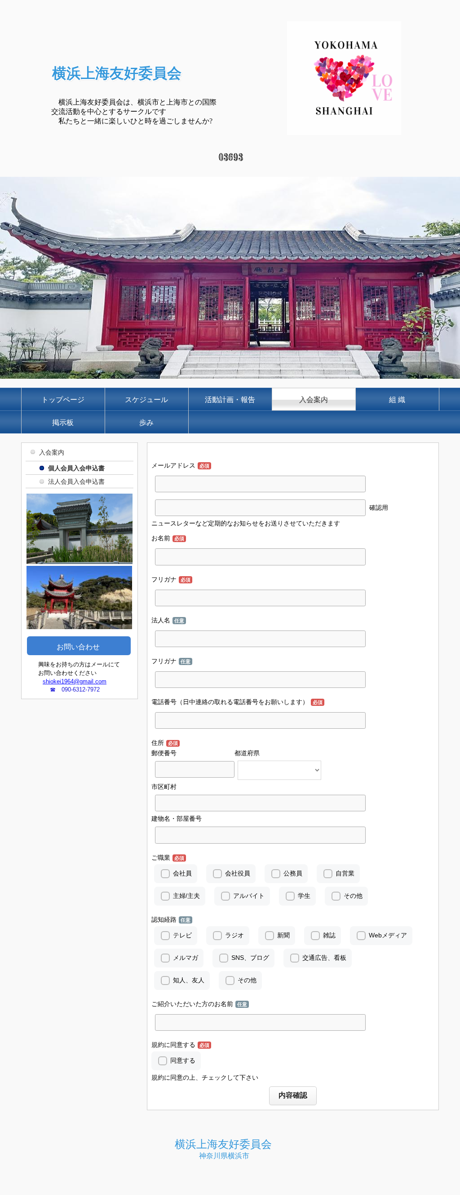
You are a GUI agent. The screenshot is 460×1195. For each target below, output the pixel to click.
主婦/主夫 (186, 895)
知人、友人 (188, 980)
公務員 (292, 873)
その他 (353, 895)
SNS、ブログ (250, 957)
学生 (304, 895)
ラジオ (234, 935)
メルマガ (185, 957)
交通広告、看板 (324, 957)
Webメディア (388, 935)
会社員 (182, 873)
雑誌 (329, 935)
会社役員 (237, 873)
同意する (182, 1060)
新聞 (283, 935)
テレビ (182, 935)
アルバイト (249, 895)
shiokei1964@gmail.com (74, 681)
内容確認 (293, 1095)
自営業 (345, 873)
